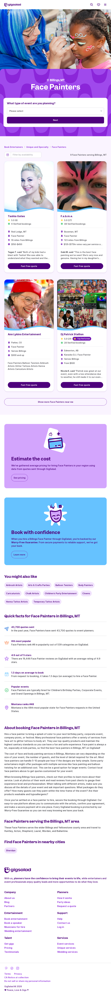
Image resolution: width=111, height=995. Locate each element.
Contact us (63, 922)
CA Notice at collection (16, 977)
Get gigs (9, 943)
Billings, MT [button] (57, 80)
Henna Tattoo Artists (17, 601)
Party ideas (63, 902)
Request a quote (66, 906)
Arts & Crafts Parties (39, 585)
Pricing (8, 947)
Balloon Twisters (64, 585)
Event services (65, 943)
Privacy (18, 974)
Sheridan (10, 850)
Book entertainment (15, 918)
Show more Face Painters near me (55, 402)
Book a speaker (13, 922)
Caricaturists (13, 593)
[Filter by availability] (26, 154)
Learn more (19, 554)
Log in (60, 927)
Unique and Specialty (37, 147)
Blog (6, 902)
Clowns (86, 593)
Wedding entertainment (18, 931)
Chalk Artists (32, 593)
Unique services (66, 947)
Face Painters (59, 147)
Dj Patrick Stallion (72, 334)
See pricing (19, 478)
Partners (9, 906)
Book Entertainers (13, 147)
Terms (7, 974)
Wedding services (67, 951)
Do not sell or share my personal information (27, 981)
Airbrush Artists (14, 585)
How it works (64, 898)
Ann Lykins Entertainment (24, 334)
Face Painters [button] (55, 87)
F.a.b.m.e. (67, 216)
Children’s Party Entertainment (61, 593)
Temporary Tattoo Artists (47, 601)
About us (9, 898)
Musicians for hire (14, 927)
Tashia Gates (16, 216)
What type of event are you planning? (31, 103)
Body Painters (85, 585)
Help (59, 918)
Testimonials (11, 951)
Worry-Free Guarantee (24, 542)
